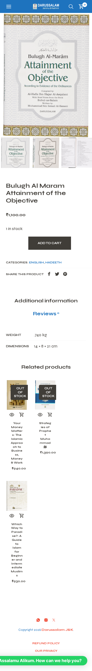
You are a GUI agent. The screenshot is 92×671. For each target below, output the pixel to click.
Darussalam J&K (57, 630)
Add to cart (50, 243)
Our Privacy (46, 650)
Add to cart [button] (21, 516)
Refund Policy (46, 643)
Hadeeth (53, 262)
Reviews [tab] (46, 314)
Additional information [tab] (46, 301)
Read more (21, 415)
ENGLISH (36, 262)
